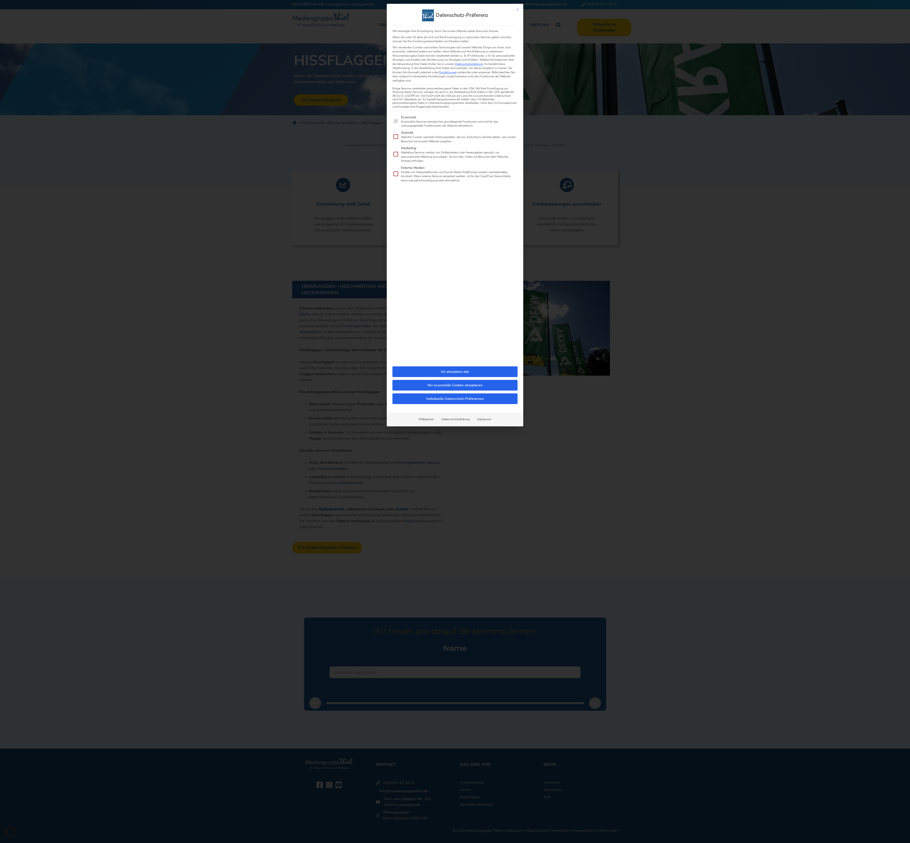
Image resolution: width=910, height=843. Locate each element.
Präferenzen (426, 419)
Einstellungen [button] (448, 72)
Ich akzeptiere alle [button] (455, 371)
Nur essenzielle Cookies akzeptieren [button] (455, 385)
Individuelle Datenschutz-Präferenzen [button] (455, 398)
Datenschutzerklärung (469, 64)
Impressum (484, 419)
